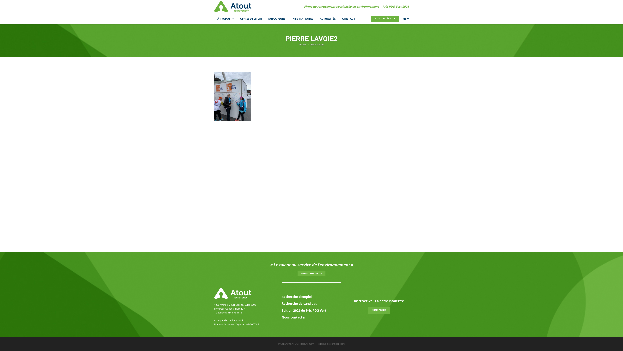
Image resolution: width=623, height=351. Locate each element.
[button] (232, 18)
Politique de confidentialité (228, 320)
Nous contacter (294, 317)
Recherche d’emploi (297, 296)
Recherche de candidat (299, 303)
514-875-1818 (234, 312)
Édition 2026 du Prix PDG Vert (304, 310)
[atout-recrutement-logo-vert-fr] (232, 6)
